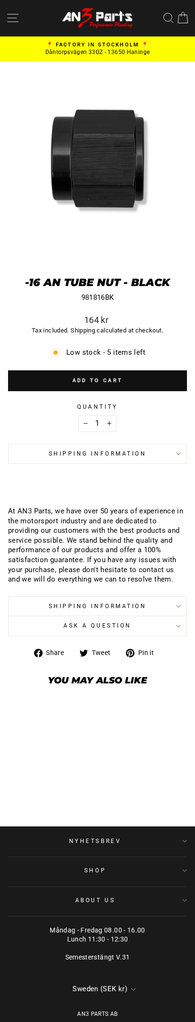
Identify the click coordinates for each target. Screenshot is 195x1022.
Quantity (97, 406)
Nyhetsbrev (95, 841)
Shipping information (98, 453)
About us (95, 900)
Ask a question (97, 625)
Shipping (83, 330)
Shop (95, 870)
